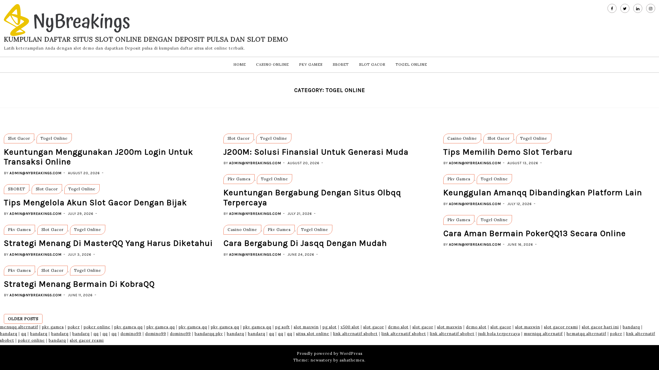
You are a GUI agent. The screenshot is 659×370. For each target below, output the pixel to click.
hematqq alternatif (586, 333)
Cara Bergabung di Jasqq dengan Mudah (305, 243)
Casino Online (272, 64)
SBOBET (341, 64)
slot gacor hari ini (600, 327)
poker (74, 327)
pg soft (282, 327)
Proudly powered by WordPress (329, 353)
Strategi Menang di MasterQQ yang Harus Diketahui (108, 243)
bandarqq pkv (209, 333)
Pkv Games (311, 64)
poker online (97, 327)
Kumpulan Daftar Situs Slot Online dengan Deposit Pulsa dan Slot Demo (146, 39)
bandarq (631, 327)
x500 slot (350, 327)
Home (239, 64)
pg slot (330, 327)
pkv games (53, 327)
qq (23, 333)
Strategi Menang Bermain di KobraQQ (79, 284)
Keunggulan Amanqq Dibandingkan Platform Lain (542, 192)
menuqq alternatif (19, 327)
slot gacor (373, 327)
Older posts (23, 318)
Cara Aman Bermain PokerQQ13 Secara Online (534, 233)
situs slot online (312, 333)
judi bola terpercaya (499, 333)
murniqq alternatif (543, 333)
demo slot (398, 327)
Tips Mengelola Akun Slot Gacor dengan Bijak (95, 202)
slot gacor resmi (561, 327)
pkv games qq (128, 327)
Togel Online (411, 64)
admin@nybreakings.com (36, 173)
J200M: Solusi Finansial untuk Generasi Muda (316, 152)
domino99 (130, 333)
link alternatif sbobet (355, 333)
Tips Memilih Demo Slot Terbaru (508, 152)
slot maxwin (306, 327)
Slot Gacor (372, 64)
